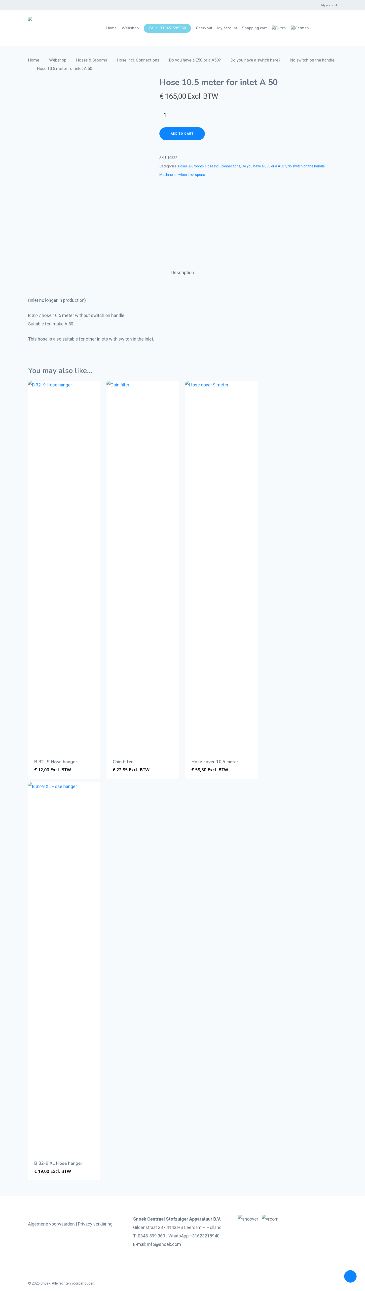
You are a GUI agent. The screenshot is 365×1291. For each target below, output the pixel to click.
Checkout (204, 28)
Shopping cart (254, 28)
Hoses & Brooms (91, 60)
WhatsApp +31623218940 (193, 1235)
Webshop (130, 28)
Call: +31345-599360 (167, 28)
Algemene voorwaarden (51, 1224)
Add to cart (182, 133)
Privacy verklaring (95, 1224)
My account (329, 5)
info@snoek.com (164, 1244)
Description (182, 272)
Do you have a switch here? (255, 60)
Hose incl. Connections (138, 60)
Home (111, 28)
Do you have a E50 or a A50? (195, 60)
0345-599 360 (151, 1235)
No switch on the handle (312, 60)
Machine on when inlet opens (182, 175)
